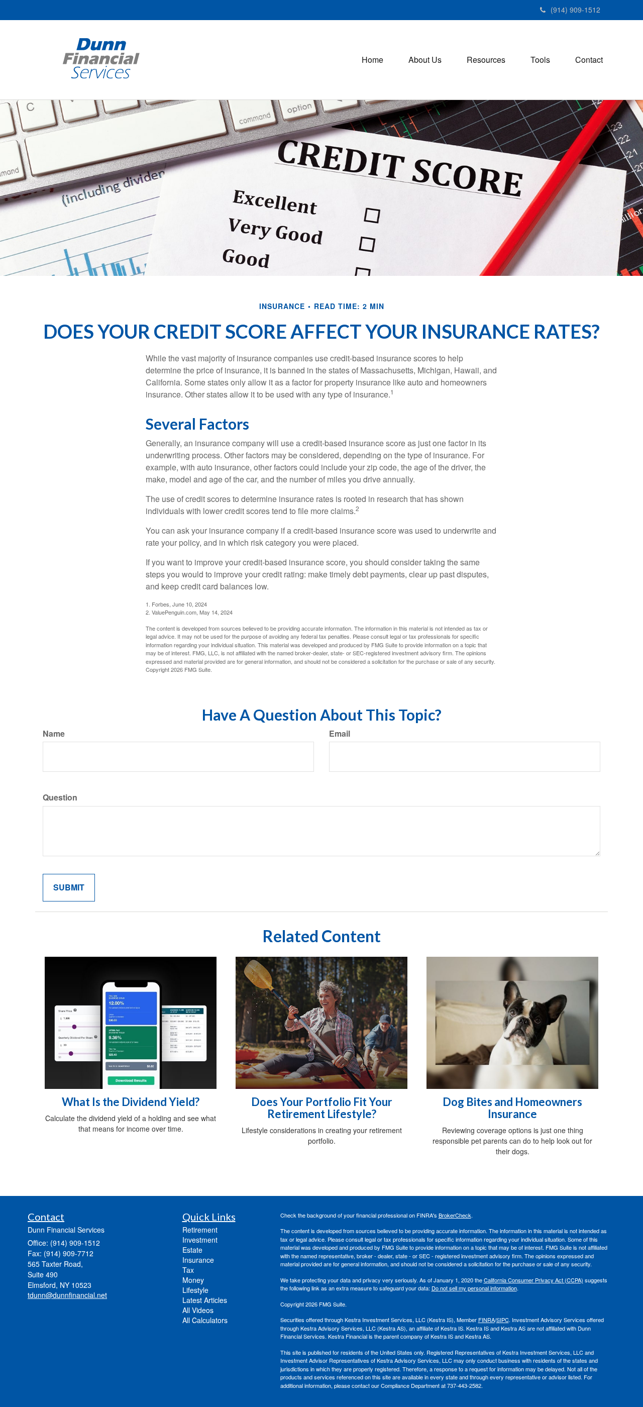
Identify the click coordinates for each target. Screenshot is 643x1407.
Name (54, 733)
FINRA (486, 1320)
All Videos (197, 1310)
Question (60, 797)
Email (339, 733)
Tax (188, 1270)
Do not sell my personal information (474, 1288)
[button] (425, 60)
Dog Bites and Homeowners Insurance (512, 1108)
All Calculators (205, 1320)
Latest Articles (204, 1300)
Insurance (198, 1260)
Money (193, 1280)
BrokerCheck (455, 1215)
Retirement (200, 1230)
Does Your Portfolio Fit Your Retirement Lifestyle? (321, 1108)
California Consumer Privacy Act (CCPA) (533, 1280)
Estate (192, 1250)
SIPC (502, 1320)
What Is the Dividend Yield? (130, 1102)
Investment (200, 1240)
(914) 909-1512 (575, 10)
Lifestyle (195, 1290)
